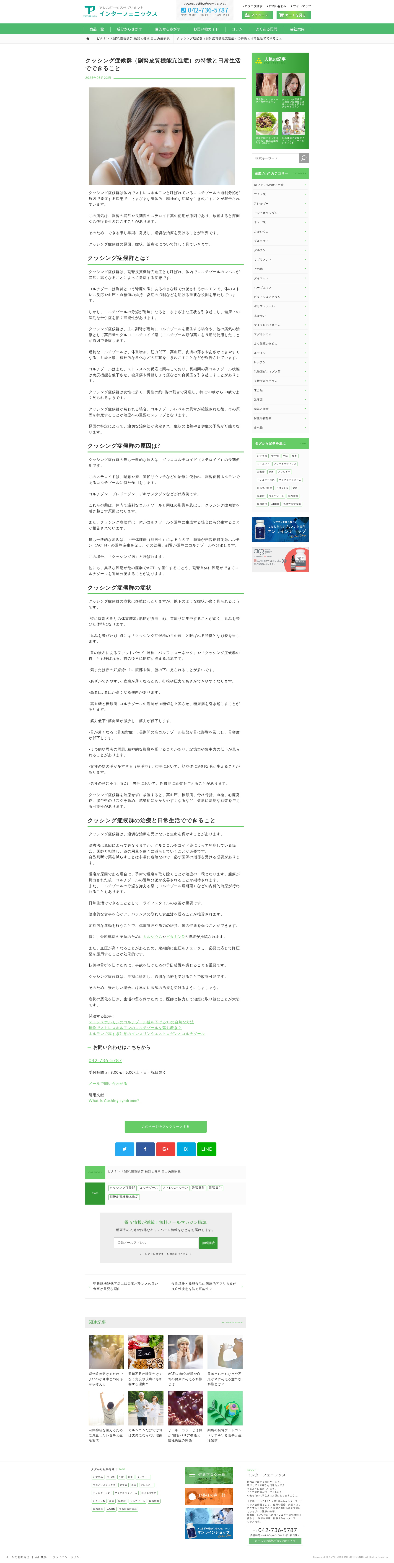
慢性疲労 (126, 38)
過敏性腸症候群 (292, 504)
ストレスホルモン (175, 1187)
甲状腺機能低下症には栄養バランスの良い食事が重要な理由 (125, 1286)
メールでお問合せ (17, 1557)
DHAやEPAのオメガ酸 (269, 185)
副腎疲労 (215, 1187)
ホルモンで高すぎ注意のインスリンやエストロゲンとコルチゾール (147, 1034)
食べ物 (275, 456)
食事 (294, 456)
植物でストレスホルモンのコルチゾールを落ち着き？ (135, 1028)
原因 (271, 472)
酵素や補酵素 (263, 418)
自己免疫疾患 (160, 38)
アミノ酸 (260, 194)
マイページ (257, 15)
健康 (295, 488)
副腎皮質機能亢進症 (124, 1196)
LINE (206, 1149)
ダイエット (263, 464)
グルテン (260, 250)
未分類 (258, 390)
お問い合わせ (278, 6)
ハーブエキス (263, 287)
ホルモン (260, 315)
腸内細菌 (293, 496)
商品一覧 (96, 29)
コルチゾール (148, 1187)
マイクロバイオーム (267, 325)
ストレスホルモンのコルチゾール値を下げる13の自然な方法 (141, 1022)
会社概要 (41, 1557)
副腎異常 (198, 1187)
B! (186, 1149)
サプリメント (263, 259)
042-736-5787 (204, 9)
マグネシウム (263, 334)
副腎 (116, 38)
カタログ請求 (253, 6)
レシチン (260, 362)
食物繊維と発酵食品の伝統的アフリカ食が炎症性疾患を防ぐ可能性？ (203, 1286)
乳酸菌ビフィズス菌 (267, 371)
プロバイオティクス (285, 464)
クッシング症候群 (122, 1187)
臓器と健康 (142, 38)
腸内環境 (262, 504)
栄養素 (258, 399)
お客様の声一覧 (212, 1496)
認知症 (261, 496)
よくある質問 (266, 29)
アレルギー (284, 472)
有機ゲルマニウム (266, 381)
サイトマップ (302, 6)
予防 (285, 456)
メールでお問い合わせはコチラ (275, 1541)
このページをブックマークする (166, 1126)
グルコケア (261, 241)
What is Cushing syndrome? (114, 1101)
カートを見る (294, 15)
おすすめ (262, 456)
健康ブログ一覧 (212, 1476)
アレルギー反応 (266, 480)
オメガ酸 (260, 222)
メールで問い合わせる (108, 1083)
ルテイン (260, 353)
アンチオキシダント (267, 213)
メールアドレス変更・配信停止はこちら (164, 1254)
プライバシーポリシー (67, 1557)
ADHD (275, 504)
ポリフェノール (264, 306)
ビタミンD (104, 38)
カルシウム (152, 937)
